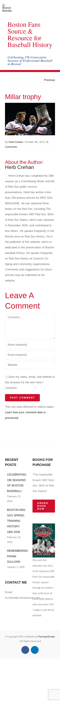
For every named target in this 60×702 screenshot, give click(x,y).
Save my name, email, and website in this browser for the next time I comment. (30, 382)
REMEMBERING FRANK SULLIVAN (16, 556)
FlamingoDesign (46, 636)
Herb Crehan (16, 142)
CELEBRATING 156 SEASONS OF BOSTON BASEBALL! (16, 483)
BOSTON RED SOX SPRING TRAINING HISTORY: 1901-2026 (16, 521)
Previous (49, 80)
